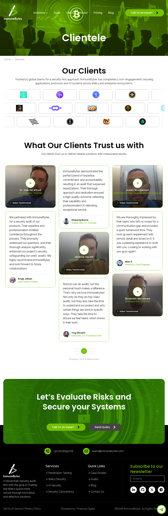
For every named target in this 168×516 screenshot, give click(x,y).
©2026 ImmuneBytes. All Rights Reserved (140, 508)
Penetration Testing (60, 472)
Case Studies (98, 472)
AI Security (54, 485)
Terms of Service (13, 508)
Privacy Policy (33, 508)
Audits (94, 479)
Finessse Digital (86, 508)
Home (7, 59)
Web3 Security (57, 479)
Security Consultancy (61, 491)
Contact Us (97, 491)
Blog (93, 485)
